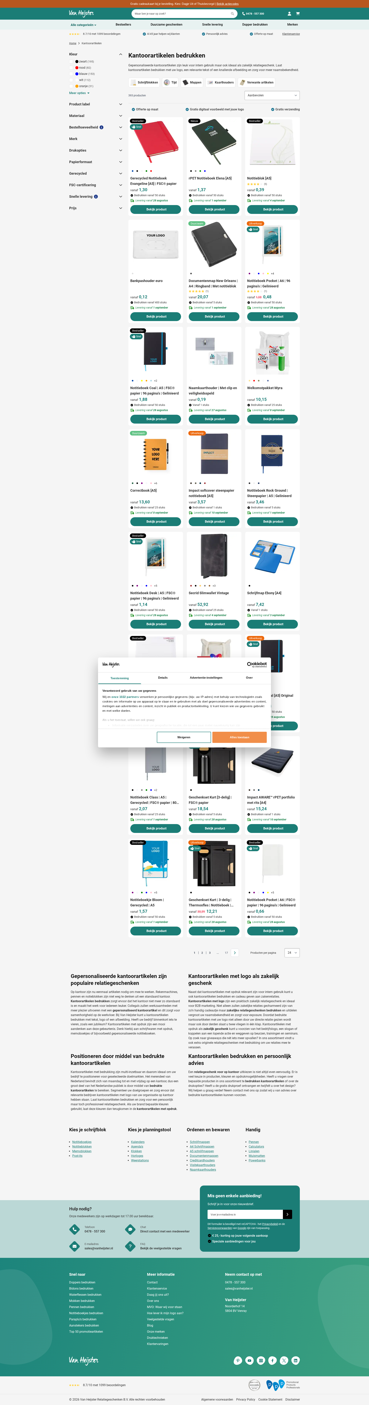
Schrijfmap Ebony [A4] (264, 593)
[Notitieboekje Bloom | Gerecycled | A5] (156, 863)
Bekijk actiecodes (228, 3)
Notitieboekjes (81, 1142)
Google (242, 1228)
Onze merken (156, 1331)
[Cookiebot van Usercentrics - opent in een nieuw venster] (250, 665)
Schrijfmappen (200, 1142)
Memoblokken (81, 1151)
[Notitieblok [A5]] (272, 142)
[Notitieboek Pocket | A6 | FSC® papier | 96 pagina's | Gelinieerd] (272, 863)
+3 (214, 585)
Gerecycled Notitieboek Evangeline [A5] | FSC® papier (153, 181)
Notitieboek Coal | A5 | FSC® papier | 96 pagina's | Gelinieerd (154, 390)
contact (238, 1090)
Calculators (256, 1146)
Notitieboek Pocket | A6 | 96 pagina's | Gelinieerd (268, 283)
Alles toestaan (239, 737)
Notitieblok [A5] (259, 178)
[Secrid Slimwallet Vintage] (214, 557)
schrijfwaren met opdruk (156, 1029)
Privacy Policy (245, 1399)
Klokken (136, 1151)
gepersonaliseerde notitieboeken (133, 1033)
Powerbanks (257, 1160)
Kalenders (138, 1142)
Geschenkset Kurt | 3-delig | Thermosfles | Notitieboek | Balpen (210, 903)
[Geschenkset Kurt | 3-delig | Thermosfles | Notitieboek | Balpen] (214, 863)
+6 (155, 483)
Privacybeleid (270, 1224)
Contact (152, 1282)
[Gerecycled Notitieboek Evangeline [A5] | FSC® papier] (156, 142)
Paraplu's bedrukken (82, 1319)
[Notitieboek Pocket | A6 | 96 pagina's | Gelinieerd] (272, 244)
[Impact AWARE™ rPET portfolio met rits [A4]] (272, 761)
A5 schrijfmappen (202, 1151)
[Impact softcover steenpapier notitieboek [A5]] (214, 454)
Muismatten (257, 1156)
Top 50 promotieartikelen (86, 1331)
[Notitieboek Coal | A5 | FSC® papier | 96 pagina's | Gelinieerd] (156, 352)
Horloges (137, 1156)
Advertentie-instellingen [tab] (206, 677)
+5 (155, 585)
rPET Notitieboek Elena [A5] (210, 178)
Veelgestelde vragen (160, 1319)
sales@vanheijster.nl (239, 1288)
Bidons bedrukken (81, 1288)
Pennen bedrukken (81, 1307)
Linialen (254, 1151)
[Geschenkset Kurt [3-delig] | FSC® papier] (214, 761)
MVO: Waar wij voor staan (164, 1307)
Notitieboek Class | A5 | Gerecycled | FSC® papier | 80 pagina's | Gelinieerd (153, 800)
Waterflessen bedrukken (85, 1295)
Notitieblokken (82, 1146)
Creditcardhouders (202, 1160)
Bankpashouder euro (146, 281)
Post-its (77, 1156)
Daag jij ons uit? (158, 1295)
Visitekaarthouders (202, 1165)
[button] (120, 54)
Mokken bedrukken (82, 1301)
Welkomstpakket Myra (265, 388)
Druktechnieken (157, 1338)
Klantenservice (291, 33)
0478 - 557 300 (255, 13)
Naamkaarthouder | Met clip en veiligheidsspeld (213, 390)
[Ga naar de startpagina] (81, 14)
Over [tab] (249, 677)
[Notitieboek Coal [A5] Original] (272, 659)
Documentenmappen (204, 1156)
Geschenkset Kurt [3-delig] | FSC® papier (210, 800)
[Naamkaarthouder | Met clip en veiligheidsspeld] (214, 352)
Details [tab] (163, 677)
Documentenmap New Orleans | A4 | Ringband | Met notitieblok (213, 283)
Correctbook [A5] (143, 490)
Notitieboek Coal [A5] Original (270, 695)
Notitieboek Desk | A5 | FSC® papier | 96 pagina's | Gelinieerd (154, 595)
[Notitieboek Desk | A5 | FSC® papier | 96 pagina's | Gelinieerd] (156, 557)
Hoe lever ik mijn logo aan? (165, 1313)
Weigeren (183, 737)
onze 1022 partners (125, 696)
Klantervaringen (157, 1344)
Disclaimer (292, 1399)
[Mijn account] (289, 14)
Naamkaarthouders (203, 1169)
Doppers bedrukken (82, 1282)
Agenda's (137, 1146)
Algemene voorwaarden (217, 1399)
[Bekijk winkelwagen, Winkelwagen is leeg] (298, 14)
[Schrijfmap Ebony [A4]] (272, 557)
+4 (272, 273)
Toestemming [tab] (120, 678)
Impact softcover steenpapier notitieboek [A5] (211, 493)
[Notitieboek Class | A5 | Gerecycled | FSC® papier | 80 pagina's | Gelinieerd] (156, 761)
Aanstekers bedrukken (84, 1325)
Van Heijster (128, 1015)
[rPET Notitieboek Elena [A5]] (214, 142)
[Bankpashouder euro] (156, 244)
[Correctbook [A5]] (156, 454)
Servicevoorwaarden (220, 1228)
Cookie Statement (270, 1399)
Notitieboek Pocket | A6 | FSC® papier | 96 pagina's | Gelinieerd (271, 902)
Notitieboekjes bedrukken (86, 1313)
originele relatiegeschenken (220, 1043)
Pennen (254, 1142)
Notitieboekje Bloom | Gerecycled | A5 (147, 902)
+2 (155, 380)
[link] (188, 952)
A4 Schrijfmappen (202, 1146)
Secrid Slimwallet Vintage (209, 593)
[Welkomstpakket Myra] (272, 352)
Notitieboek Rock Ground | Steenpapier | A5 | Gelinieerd (269, 493)
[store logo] (126, 1361)
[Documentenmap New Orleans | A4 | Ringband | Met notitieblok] (214, 244)
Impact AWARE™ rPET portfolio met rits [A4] (271, 800)
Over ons (153, 1301)
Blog (150, 1325)
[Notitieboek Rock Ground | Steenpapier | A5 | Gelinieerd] (272, 454)
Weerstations (140, 1160)
